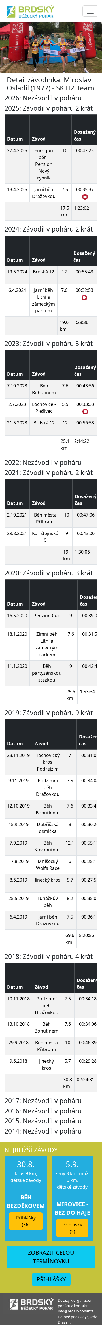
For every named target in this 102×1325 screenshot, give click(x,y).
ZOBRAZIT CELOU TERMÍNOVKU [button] (51, 1257)
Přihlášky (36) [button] (26, 1221)
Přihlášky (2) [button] (72, 1228)
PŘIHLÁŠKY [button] (51, 1279)
